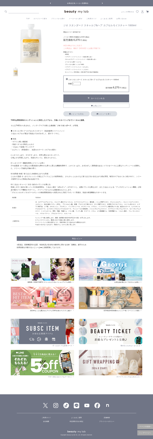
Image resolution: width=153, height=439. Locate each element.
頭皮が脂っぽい (87, 57)
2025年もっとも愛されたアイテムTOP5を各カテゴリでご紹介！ (51, 311)
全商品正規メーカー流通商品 (76, 3)
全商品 (67, 54)
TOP (28, 19)
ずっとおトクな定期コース (62, 345)
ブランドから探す (58, 19)
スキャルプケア (69, 59)
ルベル (79, 62)
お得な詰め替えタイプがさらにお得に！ (127, 282)
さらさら (85, 67)
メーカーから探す (76, 19)
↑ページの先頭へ (145, 426)
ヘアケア (67, 57)
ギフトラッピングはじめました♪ (128, 377)
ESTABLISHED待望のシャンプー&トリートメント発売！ (122, 311)
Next (100, 3)
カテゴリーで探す (40, 19)
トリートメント (76, 57)
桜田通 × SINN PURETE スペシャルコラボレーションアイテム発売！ (50, 282)
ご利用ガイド (91, 19)
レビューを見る (77, 114)
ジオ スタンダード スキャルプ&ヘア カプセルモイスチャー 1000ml (97, 83)
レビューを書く (104, 114)
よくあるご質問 (107, 19)
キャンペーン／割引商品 (72, 72)
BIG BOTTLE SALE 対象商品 (89, 72)
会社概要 (46, 421)
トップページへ (145, 433)
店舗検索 (107, 417)
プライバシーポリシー (106, 421)
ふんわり (85, 69)
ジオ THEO (80, 64)
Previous (52, 3)
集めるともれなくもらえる (131, 345)
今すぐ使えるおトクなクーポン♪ (60, 377)
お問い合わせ (121, 19)
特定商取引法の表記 (76, 421)
